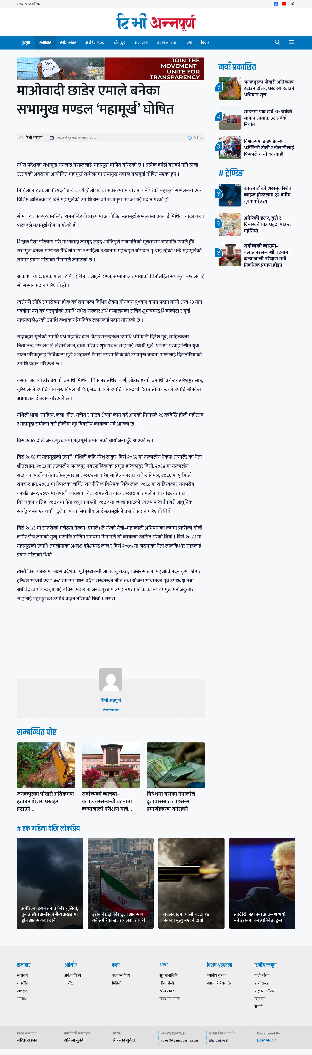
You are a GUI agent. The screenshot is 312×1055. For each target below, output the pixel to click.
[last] (111, 69)
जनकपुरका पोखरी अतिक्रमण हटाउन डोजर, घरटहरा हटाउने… (45, 801)
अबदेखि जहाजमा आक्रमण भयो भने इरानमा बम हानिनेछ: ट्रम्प (260, 917)
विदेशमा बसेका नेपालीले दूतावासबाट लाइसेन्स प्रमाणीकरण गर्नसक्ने (171, 801)
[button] (277, 43)
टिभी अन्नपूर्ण (34, 138)
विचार (205, 42)
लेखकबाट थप (111, 710)
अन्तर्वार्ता (141, 42)
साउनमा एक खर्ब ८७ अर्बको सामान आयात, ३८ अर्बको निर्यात (268, 118)
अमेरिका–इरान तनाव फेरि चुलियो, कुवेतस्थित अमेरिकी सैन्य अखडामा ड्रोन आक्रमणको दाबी (49, 914)
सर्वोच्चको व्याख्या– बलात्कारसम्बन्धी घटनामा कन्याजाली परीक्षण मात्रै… (107, 801)
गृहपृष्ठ (25, 42)
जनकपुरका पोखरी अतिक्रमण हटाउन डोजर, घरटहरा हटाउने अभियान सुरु (269, 88)
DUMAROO (266, 1040)
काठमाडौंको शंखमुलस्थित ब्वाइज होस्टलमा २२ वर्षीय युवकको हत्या (267, 195)
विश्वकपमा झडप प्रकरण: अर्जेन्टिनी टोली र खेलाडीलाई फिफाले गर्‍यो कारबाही (269, 147)
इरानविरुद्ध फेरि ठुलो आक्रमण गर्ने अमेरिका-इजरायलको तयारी (118, 917)
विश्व (188, 42)
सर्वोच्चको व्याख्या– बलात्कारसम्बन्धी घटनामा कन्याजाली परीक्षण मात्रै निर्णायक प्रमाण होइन (267, 255)
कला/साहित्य (166, 42)
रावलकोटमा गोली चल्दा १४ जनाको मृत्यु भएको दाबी (186, 917)
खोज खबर (68, 42)
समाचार (45, 42)
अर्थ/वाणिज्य (95, 42)
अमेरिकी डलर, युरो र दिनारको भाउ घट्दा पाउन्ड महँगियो (267, 224)
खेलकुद (119, 42)
